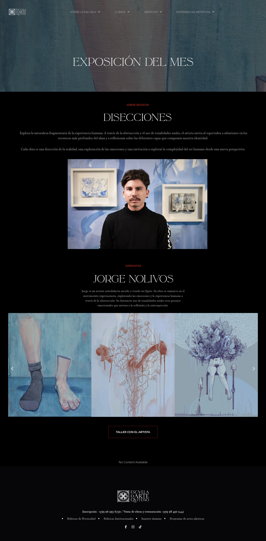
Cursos (120, 12)
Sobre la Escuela (83, 12)
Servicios (151, 12)
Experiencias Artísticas (193, 12)
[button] (12, 368)
